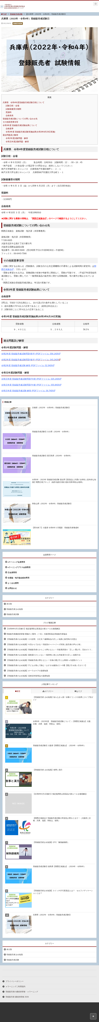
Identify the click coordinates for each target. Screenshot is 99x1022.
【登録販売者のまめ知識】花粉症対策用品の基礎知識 (28, 676)
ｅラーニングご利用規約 (15, 986)
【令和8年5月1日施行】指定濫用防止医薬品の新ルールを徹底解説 (33, 629)
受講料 (8, 112)
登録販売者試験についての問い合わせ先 (20, 119)
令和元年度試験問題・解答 (17, 141)
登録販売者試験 (16, 14)
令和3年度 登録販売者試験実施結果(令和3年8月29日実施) (31, 132)
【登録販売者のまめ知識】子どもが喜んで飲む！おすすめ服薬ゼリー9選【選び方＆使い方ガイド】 (46, 665)
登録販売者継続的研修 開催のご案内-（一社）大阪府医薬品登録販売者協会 (36, 634)
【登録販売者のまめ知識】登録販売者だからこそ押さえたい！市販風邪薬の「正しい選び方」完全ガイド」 (49, 650)
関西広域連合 (38, 218)
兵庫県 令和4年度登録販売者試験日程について (23, 102)
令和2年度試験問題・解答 (17, 138)
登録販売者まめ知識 (14, 609)
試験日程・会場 (12, 106)
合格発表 (9, 115)
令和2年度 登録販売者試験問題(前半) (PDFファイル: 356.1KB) (30, 354)
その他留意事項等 (10, 122)
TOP (5, 14)
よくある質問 (13, 583)
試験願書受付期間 (13, 109)
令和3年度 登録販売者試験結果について (20, 125)
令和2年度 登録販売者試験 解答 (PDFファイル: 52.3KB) (26, 365)
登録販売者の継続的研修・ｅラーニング (22, 992)
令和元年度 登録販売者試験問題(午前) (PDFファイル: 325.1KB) (30, 379)
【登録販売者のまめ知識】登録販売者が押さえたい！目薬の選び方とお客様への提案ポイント (44, 660)
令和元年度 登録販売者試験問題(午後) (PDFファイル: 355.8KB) (30, 385)
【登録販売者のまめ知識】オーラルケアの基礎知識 (27, 671)
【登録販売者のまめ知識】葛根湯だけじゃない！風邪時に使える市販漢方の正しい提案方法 (43, 655)
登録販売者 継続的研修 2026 (17, 997)
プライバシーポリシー (15, 981)
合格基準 (9, 128)
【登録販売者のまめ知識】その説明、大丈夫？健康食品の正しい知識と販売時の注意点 (41, 639)
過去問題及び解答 (10, 135)
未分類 (9, 604)
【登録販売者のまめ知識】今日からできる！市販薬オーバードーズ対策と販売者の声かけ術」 (44, 644)
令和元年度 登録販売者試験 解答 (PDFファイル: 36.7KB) (27, 391)
